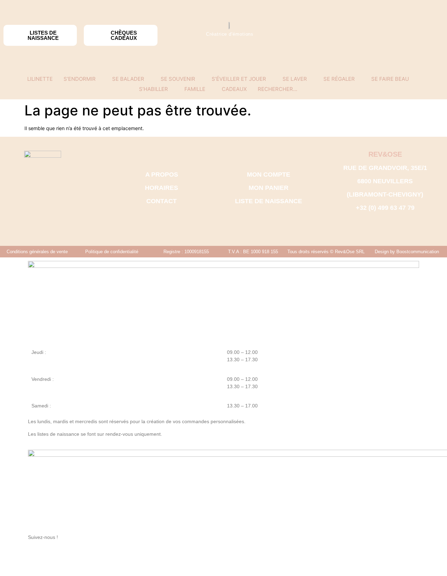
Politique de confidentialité (111, 251)
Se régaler (339, 79)
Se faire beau (390, 79)
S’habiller (153, 89)
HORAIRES (161, 187)
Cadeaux (234, 89)
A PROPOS (161, 174)
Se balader (128, 79)
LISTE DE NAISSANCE (268, 201)
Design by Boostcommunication (407, 251)
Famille (194, 89)
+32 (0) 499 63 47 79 (385, 207)
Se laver (295, 79)
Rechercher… (277, 89)
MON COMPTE (268, 174)
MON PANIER (268, 187)
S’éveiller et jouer (239, 79)
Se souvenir (178, 79)
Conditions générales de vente (37, 251)
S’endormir (80, 79)
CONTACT (161, 201)
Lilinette (40, 79)
